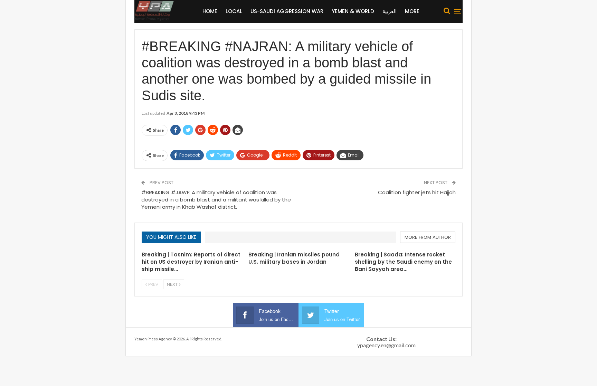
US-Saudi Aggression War (286, 11)
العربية (389, 11)
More (412, 11)
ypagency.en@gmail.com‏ (386, 345)
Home (209, 11)
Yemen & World (353, 11)
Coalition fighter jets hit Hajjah (417, 192)
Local (234, 11)
